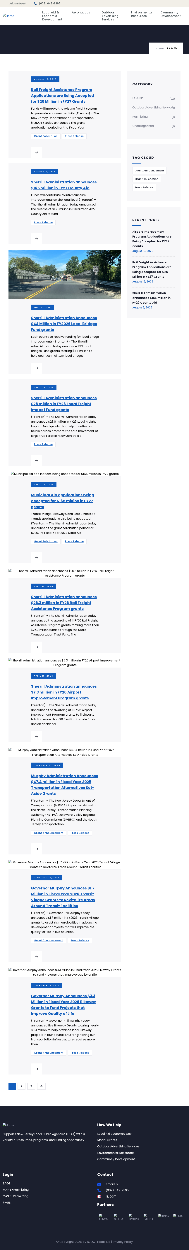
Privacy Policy (123, 1242)
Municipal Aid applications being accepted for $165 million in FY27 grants (62, 500)
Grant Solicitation (46, 136)
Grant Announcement (48, 833)
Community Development (171, 14)
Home (160, 48)
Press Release (74, 136)
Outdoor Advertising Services (110, 16)
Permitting (140, 117)
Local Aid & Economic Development (52, 16)
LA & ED (137, 98)
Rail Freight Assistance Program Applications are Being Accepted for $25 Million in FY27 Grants (62, 95)
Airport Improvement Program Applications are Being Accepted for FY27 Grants (151, 239)
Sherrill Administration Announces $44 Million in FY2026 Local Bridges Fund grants (64, 323)
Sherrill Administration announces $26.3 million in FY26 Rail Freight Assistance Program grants (64, 602)
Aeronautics (81, 12)
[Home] (8, 16)
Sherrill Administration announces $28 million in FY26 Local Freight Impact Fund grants (64, 403)
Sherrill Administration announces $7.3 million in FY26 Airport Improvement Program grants (64, 692)
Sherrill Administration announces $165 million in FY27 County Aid (151, 298)
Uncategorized (143, 126)
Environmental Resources (141, 14)
